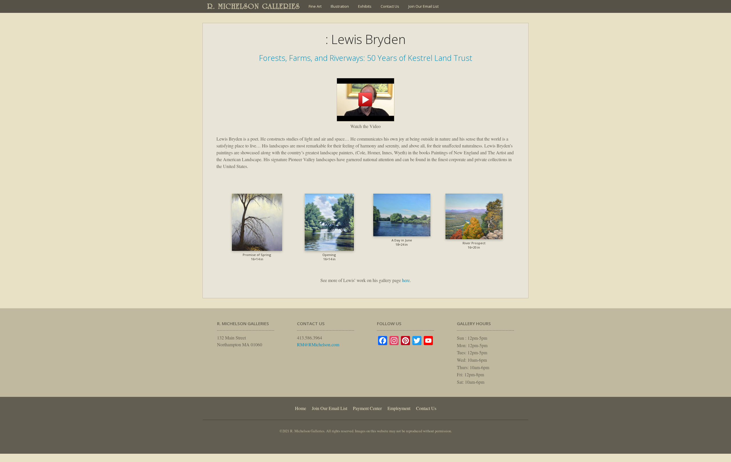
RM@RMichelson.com (318, 344)
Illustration (340, 6)
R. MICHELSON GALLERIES (253, 6)
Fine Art (315, 6)
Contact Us (390, 6)
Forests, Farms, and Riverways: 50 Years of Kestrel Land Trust (365, 58)
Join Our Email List (423, 6)
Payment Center (367, 408)
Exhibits (364, 6)
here (406, 280)
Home (300, 408)
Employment (398, 408)
